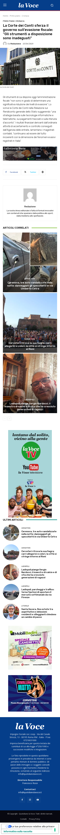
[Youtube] (38, 800)
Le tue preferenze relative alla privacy (32, 826)
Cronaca (25, 16)
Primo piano (15, 16)
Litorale (25, 606)
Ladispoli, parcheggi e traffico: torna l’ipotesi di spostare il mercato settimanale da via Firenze (37, 593)
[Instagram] (30, 800)
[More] (43, 172)
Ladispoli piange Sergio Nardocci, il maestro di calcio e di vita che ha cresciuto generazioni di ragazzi (30, 406)
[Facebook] (22, 800)
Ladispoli (30, 400)
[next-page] (9, 419)
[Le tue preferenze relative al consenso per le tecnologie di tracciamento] (55, 830)
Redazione (15, 44)
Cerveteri (29, 279)
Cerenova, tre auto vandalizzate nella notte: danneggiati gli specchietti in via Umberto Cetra (30, 285)
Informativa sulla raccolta (18, 831)
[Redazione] (5, 44)
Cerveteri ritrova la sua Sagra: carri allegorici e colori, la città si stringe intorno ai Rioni (30, 345)
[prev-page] (5, 419)
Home (5, 16)
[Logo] (28, 5)
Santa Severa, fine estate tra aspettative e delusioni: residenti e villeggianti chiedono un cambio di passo (38, 613)
